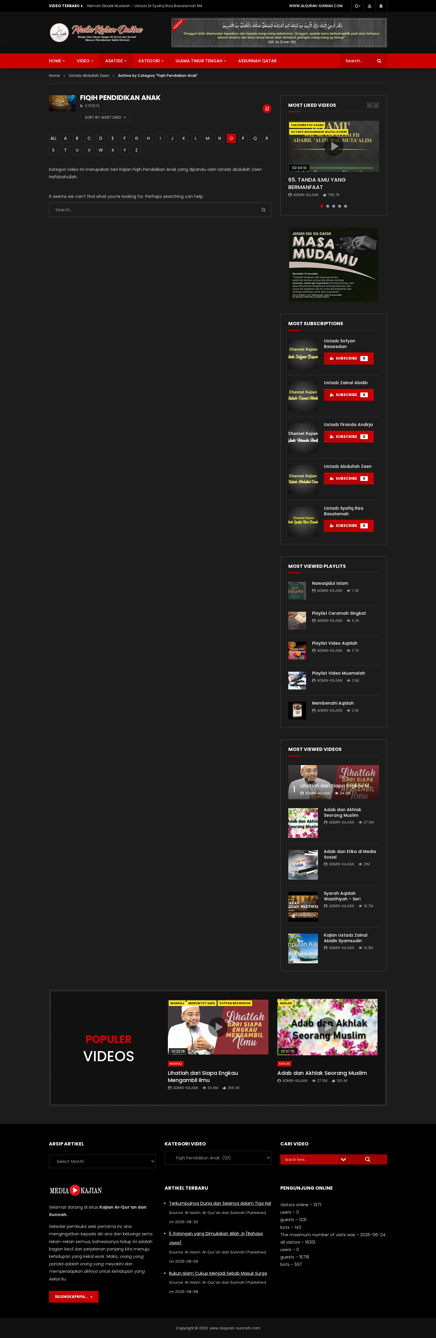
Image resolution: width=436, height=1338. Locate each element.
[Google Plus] (357, 6)
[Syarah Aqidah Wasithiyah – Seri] (303, 906)
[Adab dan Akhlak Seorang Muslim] (303, 823)
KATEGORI (149, 61)
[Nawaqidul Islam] (297, 591)
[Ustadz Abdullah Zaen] (303, 480)
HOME (55, 61)
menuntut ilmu (201, 1003)
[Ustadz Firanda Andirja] (303, 438)
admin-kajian (306, 194)
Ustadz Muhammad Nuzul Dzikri (319, 132)
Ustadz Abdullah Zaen (348, 466)
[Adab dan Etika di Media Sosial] (303, 865)
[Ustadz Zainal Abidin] (303, 396)
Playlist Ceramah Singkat (339, 613)
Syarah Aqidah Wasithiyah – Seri (342, 896)
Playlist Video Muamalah (338, 673)
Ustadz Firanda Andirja (348, 425)
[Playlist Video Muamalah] (297, 680)
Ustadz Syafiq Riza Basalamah (343, 511)
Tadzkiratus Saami (307, 125)
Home (54, 75)
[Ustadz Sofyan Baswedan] (303, 354)
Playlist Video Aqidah (334, 643)
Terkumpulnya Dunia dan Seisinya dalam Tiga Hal (220, 1203)
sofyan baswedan (235, 1003)
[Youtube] (369, 6)
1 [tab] (321, 206)
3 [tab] (333, 206)
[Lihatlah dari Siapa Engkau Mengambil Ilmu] (333, 782)
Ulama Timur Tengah (199, 61)
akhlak (286, 1003)
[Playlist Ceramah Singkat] (297, 621)
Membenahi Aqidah (333, 703)
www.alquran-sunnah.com (316, 5)
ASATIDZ (114, 61)
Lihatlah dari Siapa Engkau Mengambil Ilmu (351, 785)
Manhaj (177, 1003)
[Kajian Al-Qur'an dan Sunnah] (96, 32)
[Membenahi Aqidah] (297, 710)
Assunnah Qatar (257, 61)
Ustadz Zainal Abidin (346, 383)
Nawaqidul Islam (330, 583)
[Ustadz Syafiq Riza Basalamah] (303, 521)
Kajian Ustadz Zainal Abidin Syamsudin (345, 938)
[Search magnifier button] (368, 1159)
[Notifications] (381, 6)
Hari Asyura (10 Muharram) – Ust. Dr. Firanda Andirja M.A (137, 5)
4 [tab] (339, 206)
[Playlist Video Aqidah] (297, 651)
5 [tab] (345, 206)
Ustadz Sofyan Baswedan (339, 343)
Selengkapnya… (72, 1296)
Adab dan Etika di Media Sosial (350, 854)
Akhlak (284, 1063)
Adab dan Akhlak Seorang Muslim (342, 812)
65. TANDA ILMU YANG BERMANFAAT (317, 183)
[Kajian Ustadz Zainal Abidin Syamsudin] (303, 948)
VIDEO (83, 61)
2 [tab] (327, 206)
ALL (53, 138)
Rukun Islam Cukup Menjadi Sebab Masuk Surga (218, 1273)
